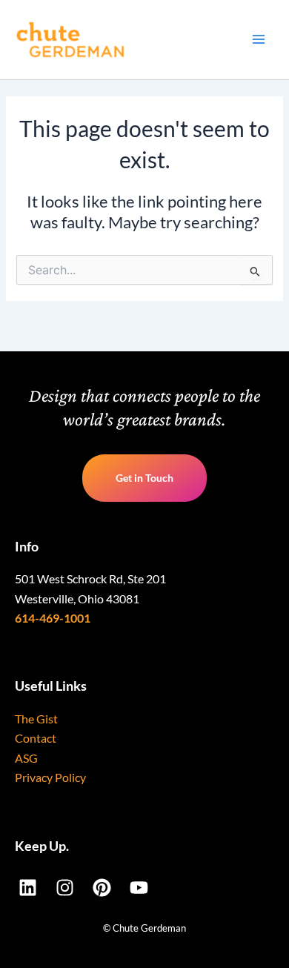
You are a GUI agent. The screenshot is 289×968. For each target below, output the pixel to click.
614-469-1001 (52, 618)
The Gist (36, 719)
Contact (35, 738)
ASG (26, 758)
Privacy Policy (50, 777)
